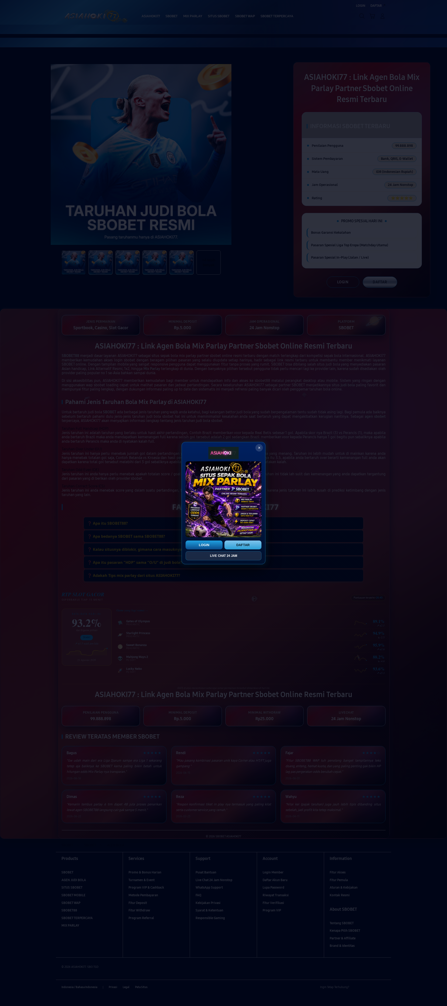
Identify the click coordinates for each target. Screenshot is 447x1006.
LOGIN (204, 545)
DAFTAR (243, 545)
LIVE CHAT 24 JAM (223, 556)
